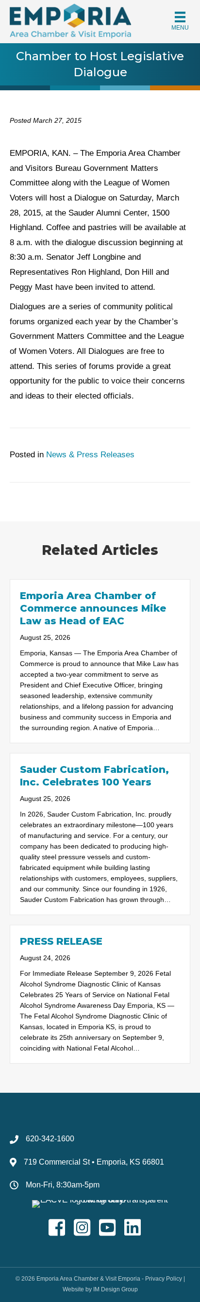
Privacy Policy (163, 1278)
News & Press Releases (90, 454)
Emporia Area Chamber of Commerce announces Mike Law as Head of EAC (93, 608)
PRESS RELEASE (61, 941)
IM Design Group (115, 1289)
